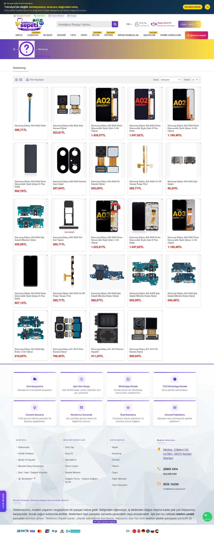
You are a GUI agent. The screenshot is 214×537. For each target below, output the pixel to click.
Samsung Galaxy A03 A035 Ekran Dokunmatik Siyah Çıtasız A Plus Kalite (30, 296)
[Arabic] (157, 531)
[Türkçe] (134, 531)
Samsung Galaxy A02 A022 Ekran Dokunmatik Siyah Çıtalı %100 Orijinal (106, 128)
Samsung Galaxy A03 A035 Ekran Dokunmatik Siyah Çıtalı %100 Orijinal (106, 240)
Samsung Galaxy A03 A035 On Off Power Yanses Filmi (69, 294)
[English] (139, 531)
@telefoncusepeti (198, 35)
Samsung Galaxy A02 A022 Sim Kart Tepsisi (67, 238)
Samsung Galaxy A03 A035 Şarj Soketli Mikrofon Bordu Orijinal (106, 294)
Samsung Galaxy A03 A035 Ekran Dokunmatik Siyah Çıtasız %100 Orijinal (183, 240)
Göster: (187, 79)
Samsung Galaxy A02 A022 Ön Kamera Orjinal (105, 182)
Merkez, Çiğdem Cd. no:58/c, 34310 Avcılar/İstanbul (177, 453)
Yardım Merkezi (27, 49)
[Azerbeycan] (148, 531)
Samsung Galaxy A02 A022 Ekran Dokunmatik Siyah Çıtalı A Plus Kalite (145, 128)
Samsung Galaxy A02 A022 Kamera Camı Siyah (69, 182)
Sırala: (156, 79)
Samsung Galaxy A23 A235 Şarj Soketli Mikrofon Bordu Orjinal (182, 294)
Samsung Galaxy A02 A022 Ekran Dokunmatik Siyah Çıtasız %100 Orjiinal (183, 128)
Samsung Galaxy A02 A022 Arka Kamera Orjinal (68, 127)
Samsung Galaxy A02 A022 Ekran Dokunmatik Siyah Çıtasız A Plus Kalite (30, 184)
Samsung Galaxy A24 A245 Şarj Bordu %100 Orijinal (29, 350)
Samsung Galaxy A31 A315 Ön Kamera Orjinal (143, 350)
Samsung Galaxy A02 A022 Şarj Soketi (182, 182)
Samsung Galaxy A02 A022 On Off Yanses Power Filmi (145, 182)
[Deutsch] (143, 531)
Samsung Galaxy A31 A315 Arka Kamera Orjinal (68, 350)
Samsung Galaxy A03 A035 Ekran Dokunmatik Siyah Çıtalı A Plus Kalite (145, 240)
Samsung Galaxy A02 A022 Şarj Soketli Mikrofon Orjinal (29, 238)
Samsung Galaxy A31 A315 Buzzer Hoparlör (107, 350)
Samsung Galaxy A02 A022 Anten (30, 125)
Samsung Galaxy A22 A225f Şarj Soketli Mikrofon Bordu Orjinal (144, 294)
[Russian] (152, 531)
